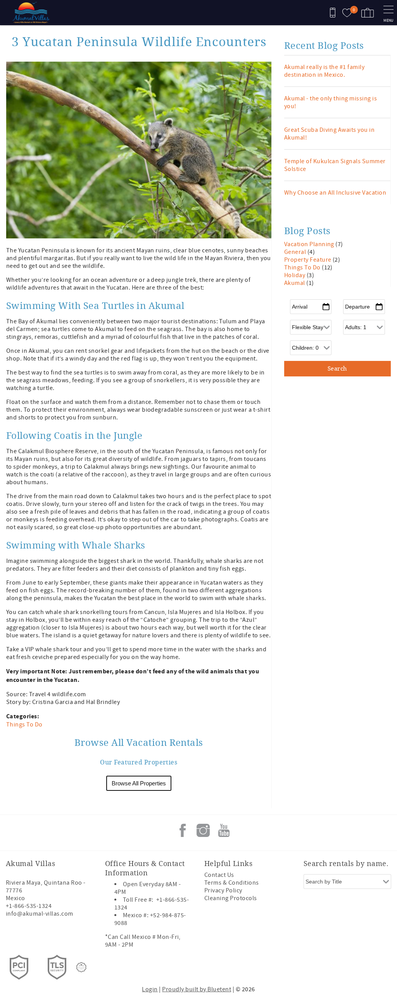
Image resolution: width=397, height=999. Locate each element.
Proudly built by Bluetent (196, 989)
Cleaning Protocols (230, 898)
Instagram (203, 830)
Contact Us (219, 875)
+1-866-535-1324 (29, 906)
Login (149, 989)
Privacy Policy (223, 890)
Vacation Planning (310, 244)
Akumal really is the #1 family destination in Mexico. (324, 71)
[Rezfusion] (81, 967)
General (295, 252)
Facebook (182, 830)
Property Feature (308, 260)
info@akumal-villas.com (39, 914)
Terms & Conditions (231, 883)
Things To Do (24, 724)
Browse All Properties (139, 783)
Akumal (295, 283)
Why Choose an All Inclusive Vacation (335, 193)
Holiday (295, 275)
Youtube (223, 830)
